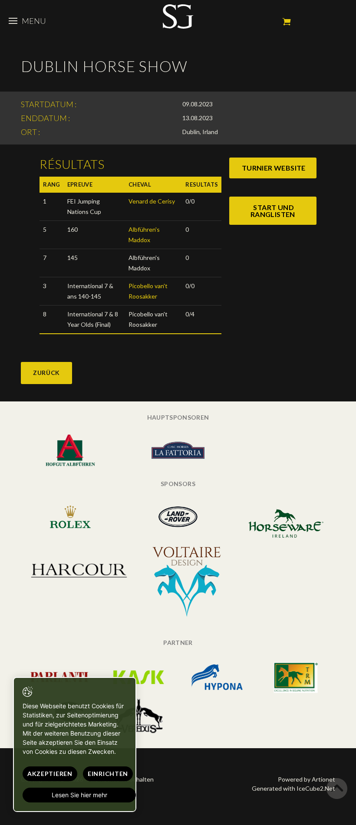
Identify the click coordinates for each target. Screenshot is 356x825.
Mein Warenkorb (286, 21)
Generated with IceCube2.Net (293, 788)
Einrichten (108, 773)
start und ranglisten (273, 210)
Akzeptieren (50, 773)
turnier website (274, 168)
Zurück (46, 372)
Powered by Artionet (306, 779)
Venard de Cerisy (152, 201)
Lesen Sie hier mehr (79, 795)
